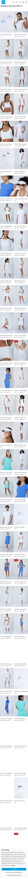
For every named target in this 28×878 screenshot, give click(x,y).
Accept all (14, 869)
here (13, 865)
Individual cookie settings (14, 875)
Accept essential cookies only (14, 872)
